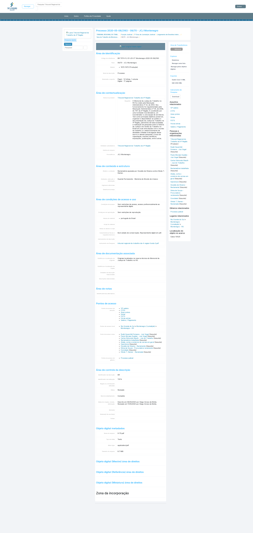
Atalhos (230, 6)
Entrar (239, 6)
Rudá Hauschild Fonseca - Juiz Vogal (135, 334)
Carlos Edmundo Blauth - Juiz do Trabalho (137, 338)
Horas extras (126, 318)
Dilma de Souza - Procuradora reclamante (137, 348)
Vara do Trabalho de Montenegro (108, 37)
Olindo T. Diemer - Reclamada (132, 352)
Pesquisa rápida (70, 40)
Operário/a (125, 344)
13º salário (125, 308)
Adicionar (177, 49)
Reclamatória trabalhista (130, 340)
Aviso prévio (125, 312)
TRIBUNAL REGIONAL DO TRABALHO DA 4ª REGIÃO (108, 34)
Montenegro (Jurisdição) (145, 326)
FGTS (123, 316)
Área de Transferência (219, 6)
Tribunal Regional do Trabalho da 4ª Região (134, 98)
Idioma (225, 6)
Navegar (27, 6)
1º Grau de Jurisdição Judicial (144, 34)
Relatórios (175, 60)
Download (175, 96)
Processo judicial (127, 358)
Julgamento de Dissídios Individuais (168, 34)
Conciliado (124, 350)
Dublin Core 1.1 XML (178, 80)
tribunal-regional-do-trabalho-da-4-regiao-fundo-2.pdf (138, 243)
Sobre (76, 16)
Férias (123, 314)
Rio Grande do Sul (128, 326)
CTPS (123, 310)
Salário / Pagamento (128, 320)
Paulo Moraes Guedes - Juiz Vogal (134, 336)
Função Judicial (126, 34)
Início (66, 16)
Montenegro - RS (127, 328)
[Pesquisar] (36, 8)
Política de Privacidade (92, 16)
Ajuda (108, 16)
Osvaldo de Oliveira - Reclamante (133, 346)
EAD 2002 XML (177, 83)
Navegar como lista (178, 63)
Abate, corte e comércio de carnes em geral (137, 342)
